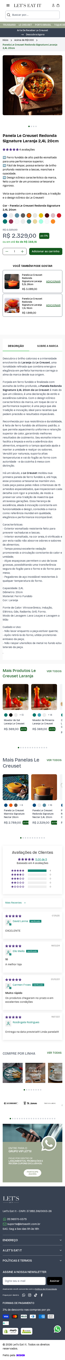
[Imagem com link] (32, 1153)
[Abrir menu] (8, 5)
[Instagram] (30, 1295)
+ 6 (21, 805)
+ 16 (50, 805)
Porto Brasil (43, 24)
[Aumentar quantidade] (22, 251)
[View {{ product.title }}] (12, 281)
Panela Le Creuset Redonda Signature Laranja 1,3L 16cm (32, 303)
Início (5, 40)
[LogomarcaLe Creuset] (11, 1103)
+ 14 (50, 714)
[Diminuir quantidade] (7, 251)
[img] (13, 916)
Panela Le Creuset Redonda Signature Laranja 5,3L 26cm (32, 280)
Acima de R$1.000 (24, 40)
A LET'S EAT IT (12, 1250)
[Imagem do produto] (5, 215)
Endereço (10, 1240)
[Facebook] (42, 1295)
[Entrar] (53, 5)
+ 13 (22, 714)
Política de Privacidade (46, 1289)
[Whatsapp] (24, 1295)
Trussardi (9, 24)
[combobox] (32, 15)
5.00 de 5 (41, 859)
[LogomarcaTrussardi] (49, 1103)
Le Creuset (25, 24)
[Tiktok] (36, 1295)
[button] (32, 34)
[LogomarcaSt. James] (30, 1103)
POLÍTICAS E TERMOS (17, 1260)
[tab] (29, 126)
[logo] (27, 5)
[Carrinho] (58, 5)
